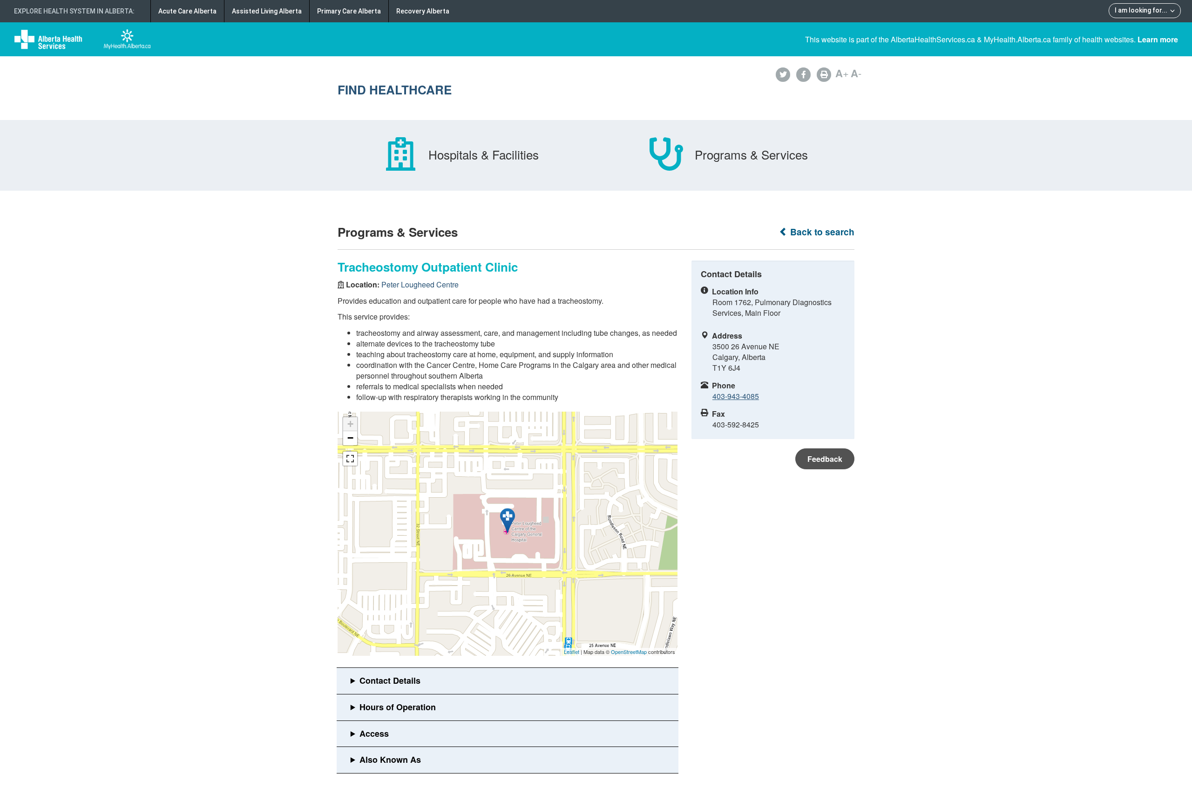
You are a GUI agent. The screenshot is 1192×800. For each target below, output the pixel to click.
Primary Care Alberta (349, 11)
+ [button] (350, 424)
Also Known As (390, 759)
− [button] (350, 438)
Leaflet (571, 651)
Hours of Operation (397, 707)
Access (374, 733)
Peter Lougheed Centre (420, 284)
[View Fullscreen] (350, 459)
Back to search (821, 232)
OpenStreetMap (629, 651)
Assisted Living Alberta (267, 11)
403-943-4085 (735, 396)
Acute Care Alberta (187, 11)
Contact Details (389, 680)
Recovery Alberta (422, 11)
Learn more (1158, 39)
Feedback (824, 458)
